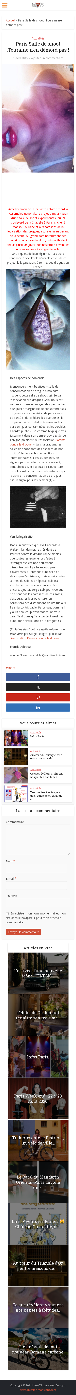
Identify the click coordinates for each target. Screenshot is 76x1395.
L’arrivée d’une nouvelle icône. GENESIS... (38, 973)
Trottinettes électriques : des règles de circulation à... (46, 795)
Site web (11, 896)
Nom (10, 861)
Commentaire (15, 822)
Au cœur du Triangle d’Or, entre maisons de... (46, 756)
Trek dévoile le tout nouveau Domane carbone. (38, 1349)
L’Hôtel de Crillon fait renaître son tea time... (38, 1015)
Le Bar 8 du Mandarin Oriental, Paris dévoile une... (38, 1182)
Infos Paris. (37, 736)
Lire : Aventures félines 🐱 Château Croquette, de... (38, 1224)
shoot (11, 668)
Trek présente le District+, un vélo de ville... (38, 1140)
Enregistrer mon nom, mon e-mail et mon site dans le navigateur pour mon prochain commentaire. (36, 917)
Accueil (10, 20)
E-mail (11, 878)
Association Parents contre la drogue (35, 638)
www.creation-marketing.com (38, 1390)
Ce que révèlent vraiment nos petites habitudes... (46, 775)
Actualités (38, 38)
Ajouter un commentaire (47, 58)
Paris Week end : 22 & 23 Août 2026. (38, 1098)
